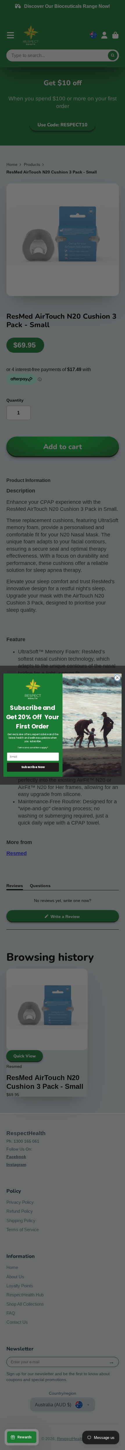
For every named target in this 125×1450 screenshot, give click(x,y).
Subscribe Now (33, 767)
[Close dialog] (117, 677)
